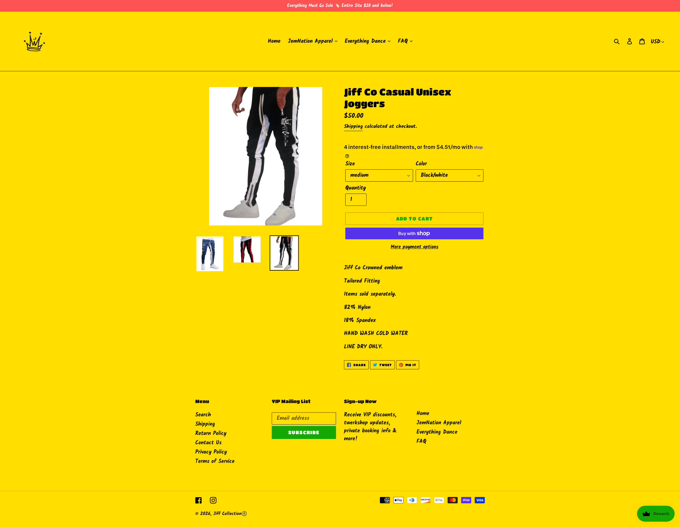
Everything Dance (436, 432)
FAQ (421, 441)
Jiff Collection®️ (230, 513)
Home (422, 413)
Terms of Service (215, 461)
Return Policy (210, 433)
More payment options (414, 247)
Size (350, 164)
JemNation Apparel (438, 423)
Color (421, 164)
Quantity (355, 188)
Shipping (353, 127)
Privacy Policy (211, 452)
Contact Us (208, 443)
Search (203, 415)
